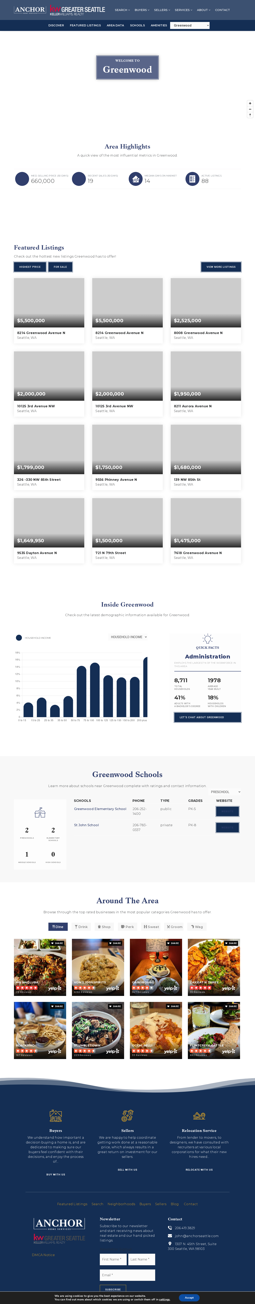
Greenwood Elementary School (100, 809)
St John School (86, 825)
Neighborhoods (121, 1204)
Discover (56, 25)
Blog (175, 1204)
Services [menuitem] (182, 10)
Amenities (159, 25)
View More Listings (221, 266)
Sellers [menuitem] (161, 10)
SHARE (58, 943)
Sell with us (127, 1169)
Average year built (214, 687)
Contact (191, 1204)
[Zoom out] (250, 109)
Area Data (115, 25)
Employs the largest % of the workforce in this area (205, 664)
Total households (182, 687)
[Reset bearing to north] (250, 115)
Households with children (217, 705)
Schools (137, 25)
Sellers (161, 1204)
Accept (189, 1298)
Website (227, 811)
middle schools (27, 862)
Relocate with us (199, 1169)
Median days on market (161, 175)
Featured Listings (85, 25)
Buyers (145, 1204)
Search (98, 1204)
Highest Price (30, 266)
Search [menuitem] (121, 10)
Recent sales (103, 175)
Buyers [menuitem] (141, 10)
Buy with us (55, 1174)
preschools (27, 838)
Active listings (211, 175)
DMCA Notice (43, 1255)
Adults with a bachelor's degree (187, 705)
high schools (53, 862)
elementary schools (53, 839)
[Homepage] (59, 10)
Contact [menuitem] (222, 10)
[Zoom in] (250, 103)
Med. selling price (49, 175)
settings (164, 1299)
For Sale (60, 266)
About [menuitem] (203, 10)
